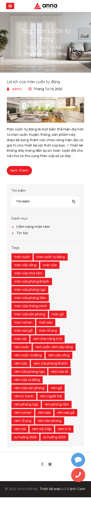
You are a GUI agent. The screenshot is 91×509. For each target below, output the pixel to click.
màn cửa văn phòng (29, 314)
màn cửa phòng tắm (30, 298)
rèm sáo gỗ (65, 412)
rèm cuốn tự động (28, 355)
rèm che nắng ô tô (47, 339)
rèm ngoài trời (51, 396)
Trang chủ (35, 47)
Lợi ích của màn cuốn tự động (33, 81)
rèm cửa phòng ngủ (29, 371)
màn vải (20, 339)
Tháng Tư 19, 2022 (47, 89)
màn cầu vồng (25, 265)
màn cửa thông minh (30, 306)
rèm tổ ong (22, 421)
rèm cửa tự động (27, 380)
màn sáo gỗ (23, 330)
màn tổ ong (48, 330)
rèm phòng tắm (57, 404)
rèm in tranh (24, 396)
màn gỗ (58, 314)
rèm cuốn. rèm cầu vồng (54, 347)
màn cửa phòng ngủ (30, 289)
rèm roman (23, 412)
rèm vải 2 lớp (41, 429)
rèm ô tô (64, 429)
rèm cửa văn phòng (29, 388)
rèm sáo (44, 412)
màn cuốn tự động (50, 257)
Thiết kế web (50, 489)
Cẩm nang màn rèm (33, 227)
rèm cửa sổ (59, 371)
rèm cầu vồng (59, 355)
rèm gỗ (56, 388)
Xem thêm (19, 170)
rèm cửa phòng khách (51, 363)
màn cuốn (22, 257)
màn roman (23, 322)
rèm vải (20, 429)
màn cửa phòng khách (31, 281)
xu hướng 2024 (25, 437)
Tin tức (55, 47)
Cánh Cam (76, 489)
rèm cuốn (21, 347)
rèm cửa (20, 363)
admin (17, 89)
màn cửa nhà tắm (28, 273)
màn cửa (50, 265)
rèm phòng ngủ (26, 404)
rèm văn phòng (49, 421)
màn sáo (45, 322)
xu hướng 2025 (54, 437)
